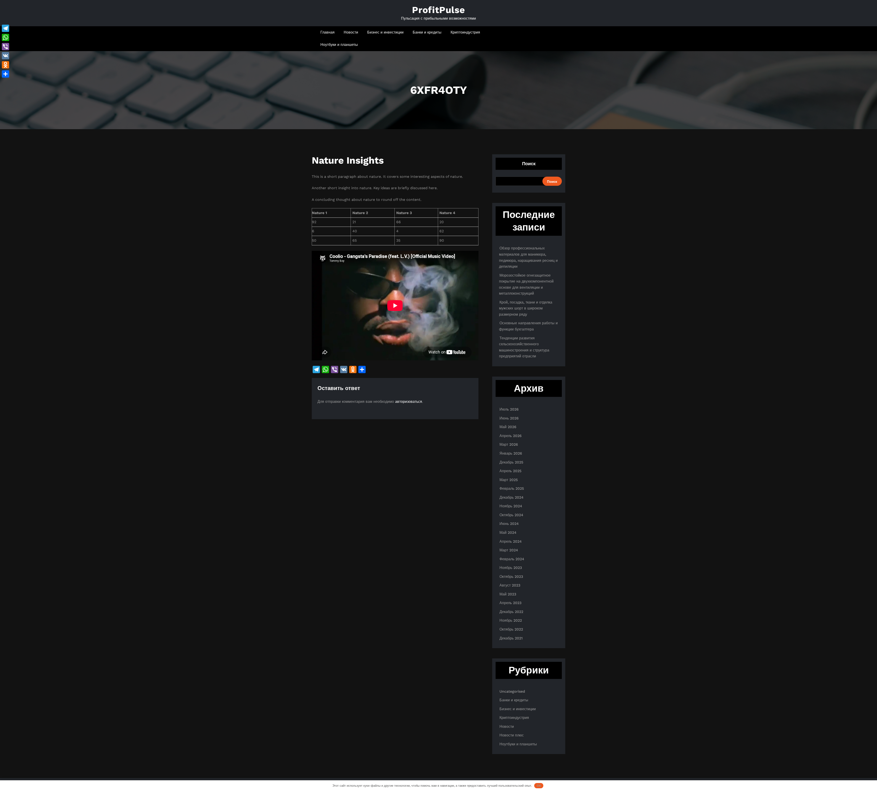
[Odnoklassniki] (5, 64)
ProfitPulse (438, 10)
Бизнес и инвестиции (385, 32)
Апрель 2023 (510, 603)
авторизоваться (408, 401)
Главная (327, 32)
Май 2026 (507, 427)
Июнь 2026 (509, 418)
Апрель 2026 (510, 436)
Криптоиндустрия (465, 32)
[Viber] (5, 46)
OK (539, 785)
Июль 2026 (509, 409)
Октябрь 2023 (511, 576)
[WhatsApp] (5, 37)
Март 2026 (508, 444)
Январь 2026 (510, 453)
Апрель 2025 (510, 471)
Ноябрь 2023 (510, 568)
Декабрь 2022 (511, 612)
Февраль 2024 (511, 559)
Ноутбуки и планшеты (339, 44)
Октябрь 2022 (511, 629)
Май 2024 (507, 532)
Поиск (529, 163)
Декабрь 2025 (511, 462)
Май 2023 (507, 594)
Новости (351, 32)
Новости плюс (511, 735)
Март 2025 (508, 480)
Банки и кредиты (427, 32)
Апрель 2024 (510, 541)
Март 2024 (508, 550)
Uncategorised (512, 691)
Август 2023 (509, 585)
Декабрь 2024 (511, 497)
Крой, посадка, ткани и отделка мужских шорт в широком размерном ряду (525, 308)
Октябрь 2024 (511, 515)
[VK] (5, 55)
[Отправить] (5, 74)
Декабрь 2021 (511, 638)
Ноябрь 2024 (510, 506)
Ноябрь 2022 (510, 620)
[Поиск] (548, 39)
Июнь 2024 (509, 523)
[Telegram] (5, 28)
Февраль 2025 (511, 488)
